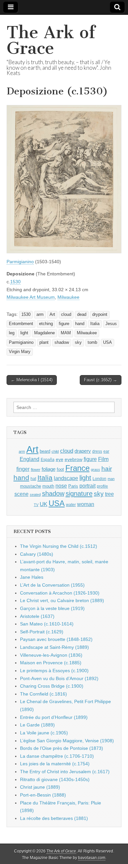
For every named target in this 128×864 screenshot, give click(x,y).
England (29, 459)
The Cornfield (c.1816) (43, 694)
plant (44, 342)
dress (97, 451)
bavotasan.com (91, 857)
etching (46, 323)
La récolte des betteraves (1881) (54, 818)
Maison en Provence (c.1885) (50, 662)
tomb (92, 342)
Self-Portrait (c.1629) (41, 631)
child (55, 451)
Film (103, 459)
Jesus (111, 323)
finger (23, 469)
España (47, 459)
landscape (66, 478)
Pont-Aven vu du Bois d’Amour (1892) (59, 678)
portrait (87, 486)
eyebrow (73, 459)
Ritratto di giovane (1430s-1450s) (55, 779)
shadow (61, 342)
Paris (73, 486)
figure (64, 323)
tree (109, 494)
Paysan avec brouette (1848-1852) (56, 639)
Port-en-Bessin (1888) (43, 795)
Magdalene (44, 333)
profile (102, 486)
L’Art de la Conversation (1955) (52, 585)
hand (79, 323)
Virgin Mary (20, 351)
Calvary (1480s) (36, 554)
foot (60, 469)
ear (106, 451)
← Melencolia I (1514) (32, 379)
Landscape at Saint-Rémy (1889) (54, 647)
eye (59, 459)
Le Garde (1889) (37, 724)
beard (45, 451)
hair (106, 468)
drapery (83, 451)
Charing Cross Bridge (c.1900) (51, 686)
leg (11, 333)
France (77, 468)
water (71, 504)
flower (35, 469)
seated (35, 494)
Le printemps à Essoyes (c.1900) (54, 670)
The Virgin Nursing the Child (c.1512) (58, 546)
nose (61, 486)
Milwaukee (68, 297)
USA (107, 342)
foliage (48, 469)
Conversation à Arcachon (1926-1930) (59, 593)
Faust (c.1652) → (100, 379)
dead (81, 314)
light (24, 333)
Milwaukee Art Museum (31, 297)
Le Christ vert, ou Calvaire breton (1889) (62, 600)
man (111, 479)
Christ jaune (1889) (40, 787)
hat (33, 478)
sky (78, 342)
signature (79, 493)
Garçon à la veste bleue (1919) (52, 608)
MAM (66, 333)
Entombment (21, 323)
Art (52, 314)
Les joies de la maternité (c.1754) (55, 763)
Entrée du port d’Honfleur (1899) (54, 717)
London (99, 478)
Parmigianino (20, 261)
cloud (66, 314)
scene (21, 494)
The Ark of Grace (51, 40)
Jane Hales (31, 577)
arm (40, 314)
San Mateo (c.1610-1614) (47, 623)
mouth (48, 486)
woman (85, 504)
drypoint (99, 314)
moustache (30, 486)
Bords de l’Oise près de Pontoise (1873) (61, 748)
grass (95, 469)
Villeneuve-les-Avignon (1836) (51, 655)
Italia (94, 323)
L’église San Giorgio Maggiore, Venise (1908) (67, 740)
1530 (15, 281)
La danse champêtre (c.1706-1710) (57, 756)
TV (36, 505)
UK (43, 504)
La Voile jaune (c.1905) (44, 732)
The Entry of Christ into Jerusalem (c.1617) (65, 771)
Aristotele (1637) (37, 616)
